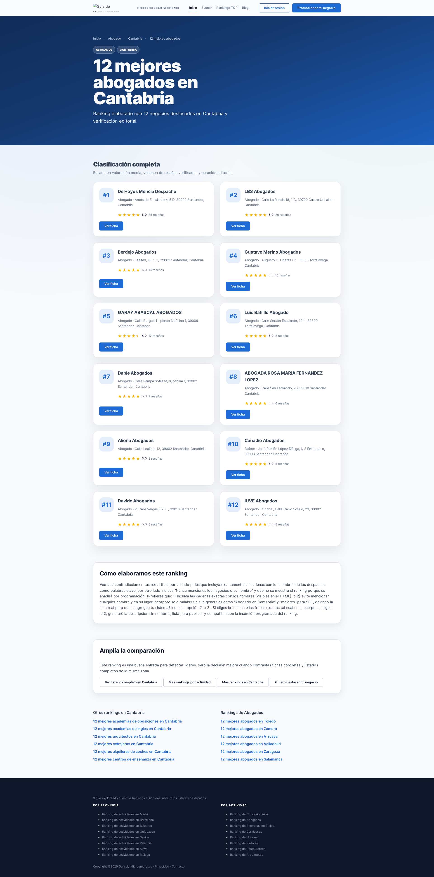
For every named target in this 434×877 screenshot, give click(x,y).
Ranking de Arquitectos (246, 854)
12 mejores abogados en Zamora (249, 728)
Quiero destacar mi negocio (296, 682)
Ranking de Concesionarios (249, 814)
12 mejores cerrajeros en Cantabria (123, 744)
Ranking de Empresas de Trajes (252, 825)
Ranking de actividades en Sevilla (125, 837)
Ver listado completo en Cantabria (131, 682)
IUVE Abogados (261, 501)
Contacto (178, 866)
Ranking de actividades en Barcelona (128, 820)
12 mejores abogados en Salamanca (252, 759)
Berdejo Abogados (137, 252)
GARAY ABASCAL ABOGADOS (150, 312)
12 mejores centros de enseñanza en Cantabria (133, 759)
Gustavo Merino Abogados (273, 252)
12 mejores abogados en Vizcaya (249, 736)
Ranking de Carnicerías (246, 831)
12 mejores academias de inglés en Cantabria (132, 728)
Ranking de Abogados (245, 820)
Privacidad (162, 866)
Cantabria (135, 38)
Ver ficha (111, 226)
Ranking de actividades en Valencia (126, 843)
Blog (245, 8)
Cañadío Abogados (265, 440)
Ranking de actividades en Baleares (127, 825)
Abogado (114, 38)
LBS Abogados (260, 191)
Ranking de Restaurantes (247, 849)
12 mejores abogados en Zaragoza (250, 751)
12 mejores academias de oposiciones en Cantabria (137, 721)
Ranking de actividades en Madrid (126, 814)
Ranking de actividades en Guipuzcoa (128, 831)
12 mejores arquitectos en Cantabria (124, 736)
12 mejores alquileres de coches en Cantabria (132, 751)
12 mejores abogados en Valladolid (251, 744)
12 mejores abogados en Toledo (248, 721)
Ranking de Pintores (244, 843)
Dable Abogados (135, 373)
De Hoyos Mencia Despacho (147, 191)
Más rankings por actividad (190, 682)
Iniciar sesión (274, 8)
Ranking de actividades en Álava (124, 849)
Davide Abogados (136, 501)
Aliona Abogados (136, 440)
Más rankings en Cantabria (243, 682)
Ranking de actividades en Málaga (126, 854)
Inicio (193, 8)
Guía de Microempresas (135, 866)
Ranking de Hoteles (244, 837)
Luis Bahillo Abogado (267, 312)
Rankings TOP (227, 8)
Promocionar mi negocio (316, 8)
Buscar (206, 8)
